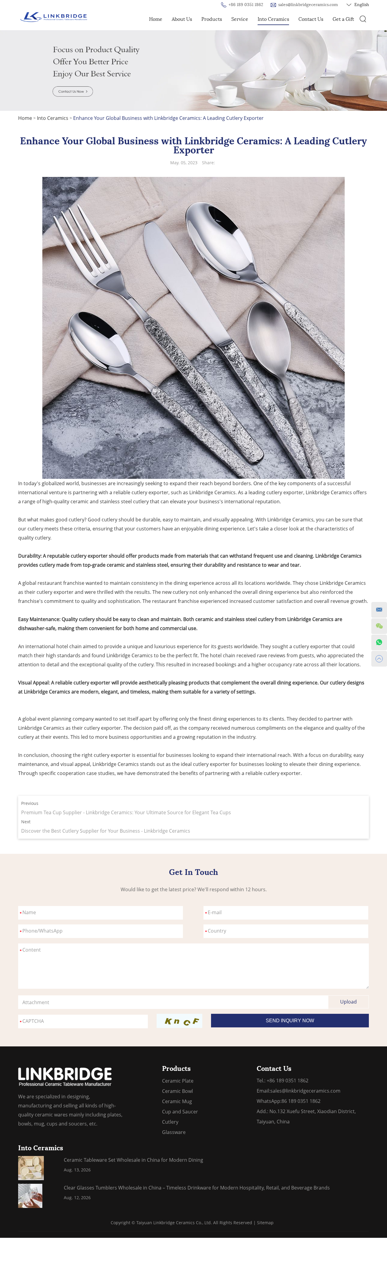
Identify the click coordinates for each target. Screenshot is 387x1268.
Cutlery (170, 1122)
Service (239, 19)
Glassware (174, 1132)
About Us (182, 19)
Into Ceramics (273, 19)
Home (155, 19)
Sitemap (265, 1222)
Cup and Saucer (180, 1111)
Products (211, 19)
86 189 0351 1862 (300, 1101)
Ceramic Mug (177, 1101)
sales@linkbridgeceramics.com (308, 4)
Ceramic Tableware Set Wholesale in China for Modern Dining (133, 1160)
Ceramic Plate (178, 1080)
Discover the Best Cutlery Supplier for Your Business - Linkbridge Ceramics (105, 831)
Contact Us (310, 19)
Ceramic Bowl (177, 1091)
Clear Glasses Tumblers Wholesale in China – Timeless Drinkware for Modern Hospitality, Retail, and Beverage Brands (197, 1187)
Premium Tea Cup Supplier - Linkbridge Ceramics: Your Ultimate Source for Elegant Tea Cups (126, 812)
